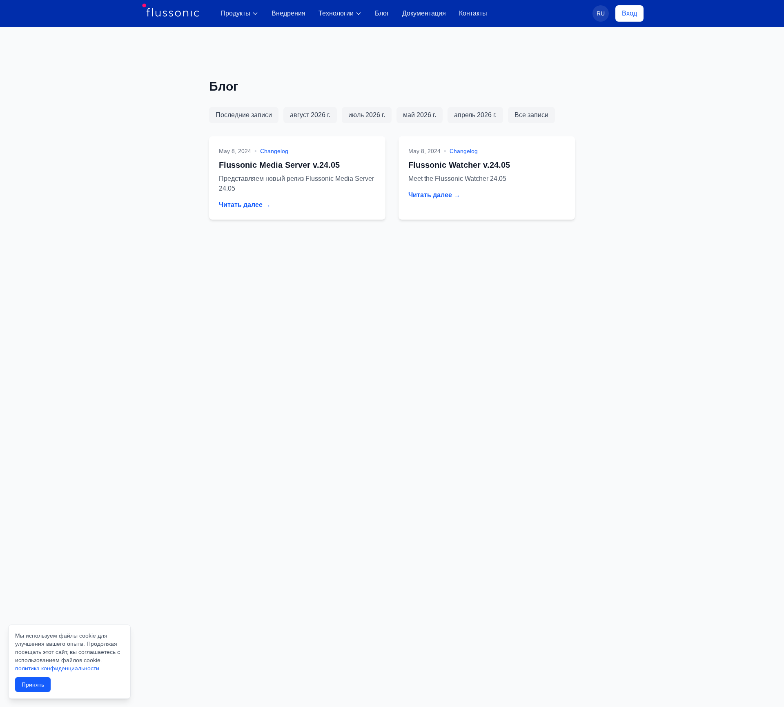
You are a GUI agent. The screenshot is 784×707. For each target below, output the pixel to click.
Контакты (473, 13)
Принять (33, 684)
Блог (382, 13)
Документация (424, 13)
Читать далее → (245, 204)
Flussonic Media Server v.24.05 (279, 164)
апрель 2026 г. (475, 114)
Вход (629, 13)
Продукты (235, 13)
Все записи (531, 114)
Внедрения (288, 13)
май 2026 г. (419, 114)
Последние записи (244, 114)
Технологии (336, 13)
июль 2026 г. (366, 114)
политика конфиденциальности (57, 668)
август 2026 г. (310, 114)
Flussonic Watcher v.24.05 (459, 164)
